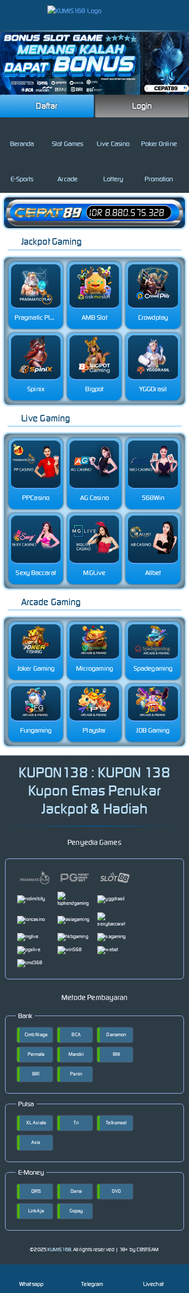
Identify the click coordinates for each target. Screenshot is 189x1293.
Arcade (67, 179)
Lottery (113, 179)
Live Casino (113, 143)
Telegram (92, 1283)
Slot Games (67, 143)
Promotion (159, 179)
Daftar (47, 105)
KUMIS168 (59, 1249)
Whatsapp (31, 1283)
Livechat (153, 1283)
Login (142, 105)
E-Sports (22, 179)
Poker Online (159, 143)
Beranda (22, 143)
